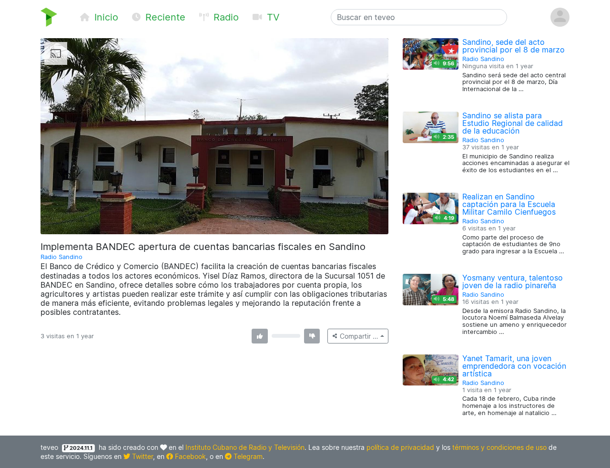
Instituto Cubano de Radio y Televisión (245, 447)
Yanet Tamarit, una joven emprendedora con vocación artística (514, 366)
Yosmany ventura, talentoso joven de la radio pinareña (512, 281)
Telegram (247, 456)
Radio (225, 17)
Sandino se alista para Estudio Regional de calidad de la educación (512, 123)
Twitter (141, 456)
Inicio (105, 17)
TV (272, 17)
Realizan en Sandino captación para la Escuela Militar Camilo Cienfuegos (509, 204)
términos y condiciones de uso (499, 447)
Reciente (163, 17)
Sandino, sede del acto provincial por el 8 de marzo (513, 45)
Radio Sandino (61, 256)
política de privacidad (400, 447)
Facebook (189, 456)
